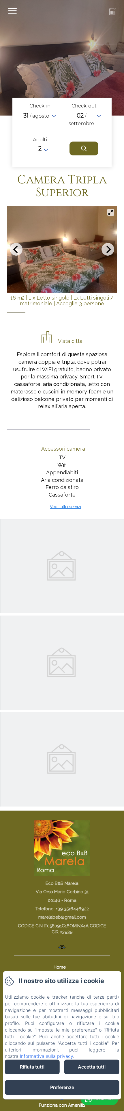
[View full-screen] (110, 212)
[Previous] (16, 249)
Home (60, 967)
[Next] (108, 249)
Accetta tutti (92, 1067)
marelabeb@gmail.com (62, 917)
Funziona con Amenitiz (62, 1105)
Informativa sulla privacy (46, 1056)
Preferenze (62, 1087)
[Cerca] (83, 148)
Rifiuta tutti (32, 1067)
